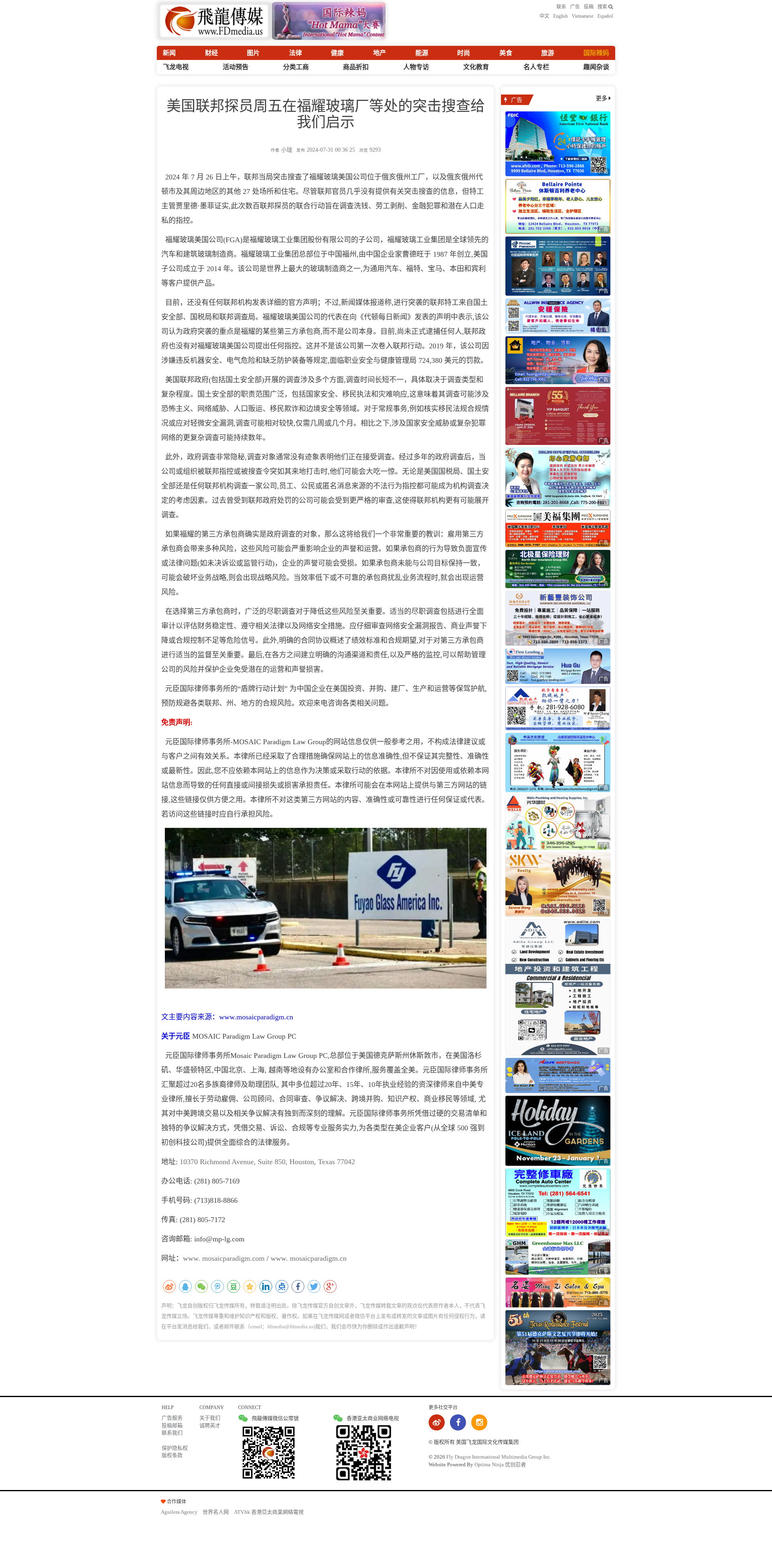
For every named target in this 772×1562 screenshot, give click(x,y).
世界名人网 (216, 1512)
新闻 (169, 52)
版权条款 (172, 1455)
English (560, 16)
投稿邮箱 (172, 1425)
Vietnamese (582, 16)
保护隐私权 (175, 1448)
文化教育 (476, 67)
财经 (211, 52)
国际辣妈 (596, 52)
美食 (505, 52)
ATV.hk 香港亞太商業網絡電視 (269, 1512)
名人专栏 (536, 67)
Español (605, 16)
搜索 (602, 7)
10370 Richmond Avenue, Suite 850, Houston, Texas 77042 (267, 1162)
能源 (421, 52)
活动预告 (235, 67)
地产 (379, 52)
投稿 (588, 7)
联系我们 (172, 1433)
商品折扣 (356, 67)
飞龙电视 (176, 67)
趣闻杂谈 (596, 67)
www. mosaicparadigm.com (224, 1258)
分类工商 (296, 67)
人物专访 (416, 67)
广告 (575, 7)
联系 (561, 7)
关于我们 (209, 1418)
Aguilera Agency (179, 1512)
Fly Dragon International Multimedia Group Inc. (498, 1457)
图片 (253, 52)
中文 (544, 16)
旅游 (547, 52)
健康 (337, 52)
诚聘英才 (209, 1425)
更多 (602, 98)
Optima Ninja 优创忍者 (500, 1464)
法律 (295, 52)
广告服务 (172, 1418)
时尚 (463, 52)
